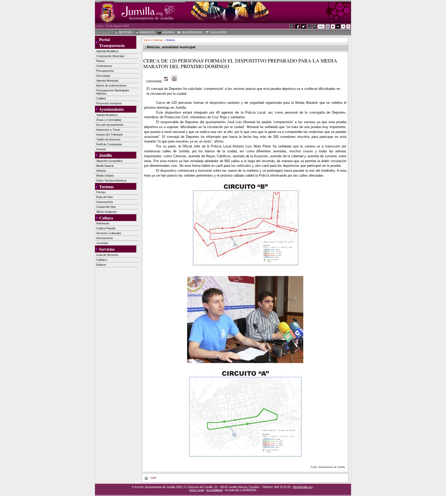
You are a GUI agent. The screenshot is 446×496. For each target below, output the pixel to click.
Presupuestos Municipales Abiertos (112, 92)
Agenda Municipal (107, 80)
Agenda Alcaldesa (107, 51)
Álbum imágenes (106, 211)
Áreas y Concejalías (109, 119)
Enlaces (101, 264)
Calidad (101, 98)
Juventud (102, 243)
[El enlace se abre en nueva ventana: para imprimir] (174, 81)
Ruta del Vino (104, 197)
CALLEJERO (217, 32)
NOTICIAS (125, 32)
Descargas (103, 75)
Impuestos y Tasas (108, 129)
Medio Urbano (105, 175)
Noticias (158, 40)
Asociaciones (104, 238)
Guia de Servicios (107, 254)
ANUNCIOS (147, 32)
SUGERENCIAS (191, 32)
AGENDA (168, 32)
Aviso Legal (196, 490)
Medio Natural (105, 165)
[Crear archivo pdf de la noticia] (166, 81)
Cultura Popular (106, 228)
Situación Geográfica (109, 160)
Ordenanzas (104, 65)
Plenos (100, 60)
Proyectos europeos (109, 103)
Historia (101, 170)
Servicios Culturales (108, 233)
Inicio (147, 40)
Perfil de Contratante (109, 144)
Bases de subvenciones (111, 85)
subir (152, 477)
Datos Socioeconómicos (111, 180)
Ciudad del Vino (106, 206)
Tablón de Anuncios (108, 139)
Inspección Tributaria (109, 134)
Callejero (101, 259)
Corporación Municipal (110, 56)
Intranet (101, 149)
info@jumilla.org (303, 487)
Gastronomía (104, 201)
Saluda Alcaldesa (106, 114)
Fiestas (101, 192)
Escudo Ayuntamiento (109, 124)
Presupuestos (105, 70)
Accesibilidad (214, 490)
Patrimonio (102, 223)
